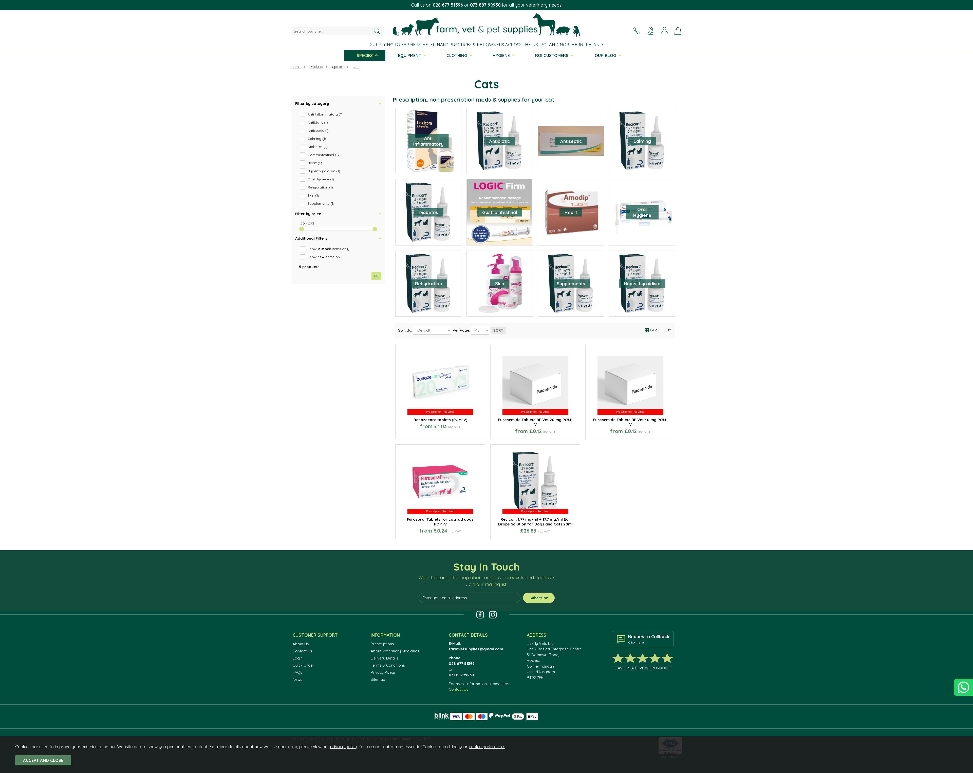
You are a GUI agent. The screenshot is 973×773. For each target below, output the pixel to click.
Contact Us (302, 651)
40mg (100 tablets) (461, 531)
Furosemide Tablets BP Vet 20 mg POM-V (535, 422)
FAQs (297, 672)
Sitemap (378, 679)
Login (298, 658)
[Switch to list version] (661, 330)
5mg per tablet (461, 431)
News (297, 679)
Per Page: (462, 330)
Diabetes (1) (317, 146)
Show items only (328, 249)
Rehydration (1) (320, 187)
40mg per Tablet (418, 531)
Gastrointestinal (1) (323, 155)
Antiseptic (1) (318, 130)
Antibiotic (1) (318, 122)
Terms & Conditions (388, 665)
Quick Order (303, 665)
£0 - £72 (307, 223)
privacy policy (343, 746)
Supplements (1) (321, 203)
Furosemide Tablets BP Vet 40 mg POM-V (630, 422)
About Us (301, 644)
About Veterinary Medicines (395, 651)
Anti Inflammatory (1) (325, 114)
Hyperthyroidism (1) (324, 171)
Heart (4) (315, 163)
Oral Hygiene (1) (321, 179)
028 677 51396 (448, 5)
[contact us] (636, 31)
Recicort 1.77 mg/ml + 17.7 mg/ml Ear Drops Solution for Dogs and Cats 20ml (535, 521)
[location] (650, 31)
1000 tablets (650, 431)
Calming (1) (317, 138)
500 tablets (556, 431)
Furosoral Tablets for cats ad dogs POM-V (440, 521)
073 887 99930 (485, 5)
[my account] (664, 31)
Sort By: (405, 330)
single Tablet (514, 431)
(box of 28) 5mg (419, 431)
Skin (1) (313, 195)
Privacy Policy (383, 672)
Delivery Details (384, 658)
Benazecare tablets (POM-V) (440, 419)
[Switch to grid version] (647, 330)
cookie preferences (487, 746)
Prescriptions (382, 644)
